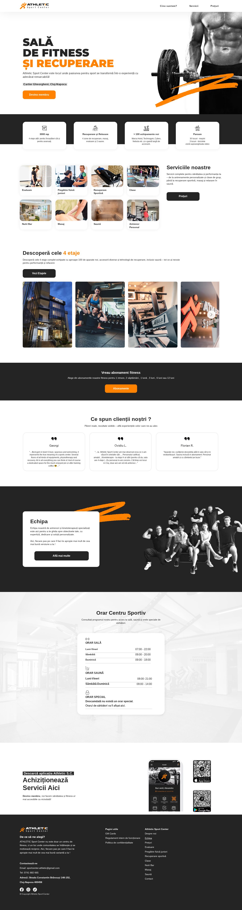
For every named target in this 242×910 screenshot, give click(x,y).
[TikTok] (35, 890)
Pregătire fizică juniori (156, 851)
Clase (132, 190)
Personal (134, 227)
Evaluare (27, 190)
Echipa (148, 838)
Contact (149, 878)
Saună (97, 224)
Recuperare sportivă (155, 856)
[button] (169, 6)
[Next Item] (211, 314)
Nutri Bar (27, 224)
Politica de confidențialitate (119, 842)
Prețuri (148, 842)
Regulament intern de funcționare (122, 838)
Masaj (61, 224)
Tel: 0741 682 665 (29, 872)
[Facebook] (22, 890)
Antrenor (134, 224)
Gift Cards (110, 833)
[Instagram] (28, 890)
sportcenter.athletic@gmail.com (43, 868)
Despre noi (150, 833)
